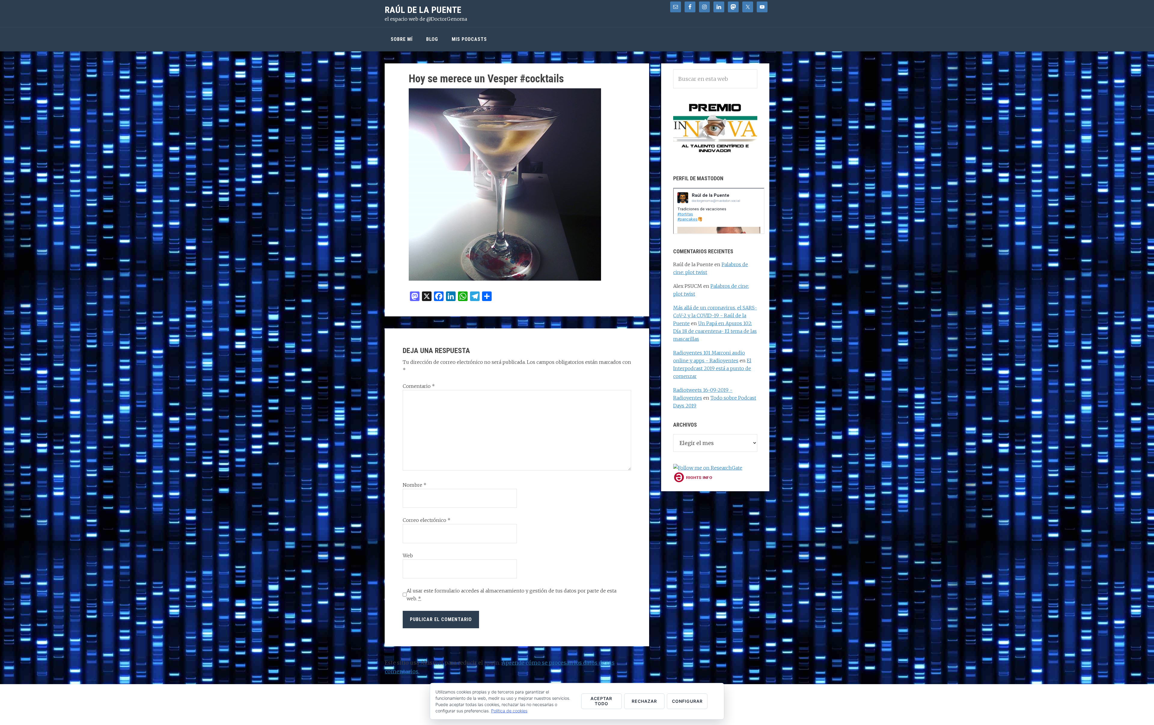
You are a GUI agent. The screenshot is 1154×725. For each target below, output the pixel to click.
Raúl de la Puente (423, 10)
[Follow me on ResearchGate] (707, 468)
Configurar (687, 701)
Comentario (419, 386)
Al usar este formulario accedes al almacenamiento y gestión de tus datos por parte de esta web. (511, 595)
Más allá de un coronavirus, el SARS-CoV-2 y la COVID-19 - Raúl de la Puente (715, 315)
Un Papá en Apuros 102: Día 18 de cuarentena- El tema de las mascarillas (715, 331)
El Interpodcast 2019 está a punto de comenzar (712, 368)
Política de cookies (509, 710)
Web (408, 556)
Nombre (414, 485)
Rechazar (644, 701)
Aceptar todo (601, 701)
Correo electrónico (426, 520)
